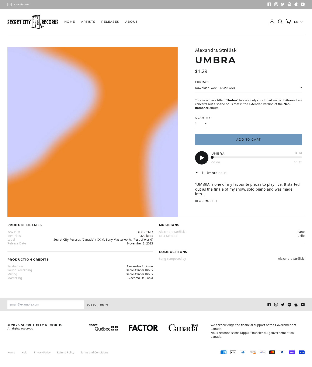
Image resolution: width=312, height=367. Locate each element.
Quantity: (203, 117)
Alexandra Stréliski (216, 50)
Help (24, 352)
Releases (110, 22)
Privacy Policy (42, 352)
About (131, 22)
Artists (88, 22)
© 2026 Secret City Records (34, 326)
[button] (280, 21)
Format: (202, 82)
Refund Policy (65, 352)
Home (69, 22)
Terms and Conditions (94, 352)
